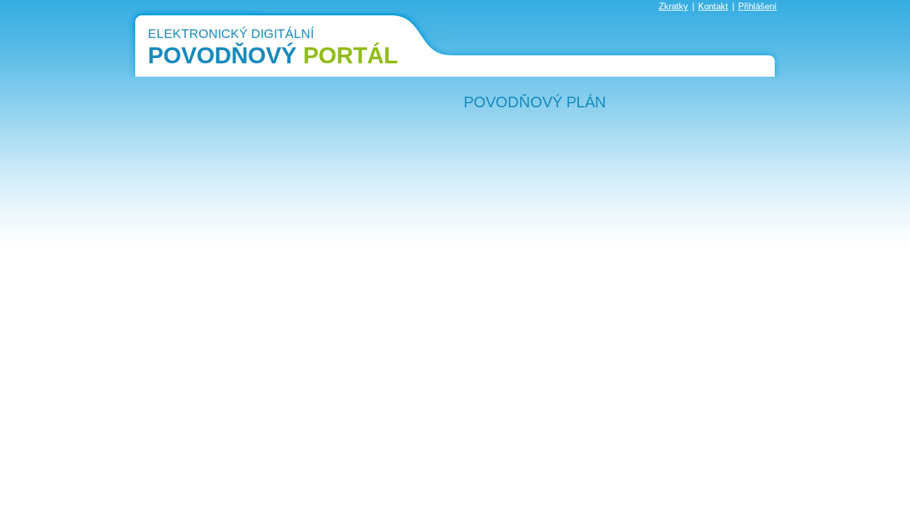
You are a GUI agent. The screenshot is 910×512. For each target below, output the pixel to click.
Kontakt (713, 6)
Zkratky (673, 6)
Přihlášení (757, 6)
